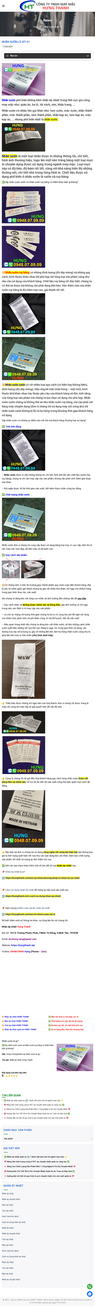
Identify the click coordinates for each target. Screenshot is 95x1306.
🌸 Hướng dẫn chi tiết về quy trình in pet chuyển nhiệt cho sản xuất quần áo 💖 (36, 1118)
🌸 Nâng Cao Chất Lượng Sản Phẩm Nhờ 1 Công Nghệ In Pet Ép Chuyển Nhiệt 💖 (37, 1109)
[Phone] (90, 1286)
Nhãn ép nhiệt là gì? (15, 871)
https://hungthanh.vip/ (23, 945)
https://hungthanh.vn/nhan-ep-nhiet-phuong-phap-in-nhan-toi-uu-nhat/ (42, 878)
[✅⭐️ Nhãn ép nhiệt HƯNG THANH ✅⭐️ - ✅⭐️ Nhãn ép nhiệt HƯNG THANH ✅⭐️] (47, 5)
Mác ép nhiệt (7, 1205)
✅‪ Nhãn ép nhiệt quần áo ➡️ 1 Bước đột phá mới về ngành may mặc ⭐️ (33, 1100)
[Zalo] (90, 1294)
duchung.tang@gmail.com (22, 939)
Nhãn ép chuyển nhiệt (11, 1199)
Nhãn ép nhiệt (8, 1193)
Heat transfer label (10, 1216)
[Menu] (3, 6)
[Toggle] (92, 1138)
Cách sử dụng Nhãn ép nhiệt (19, 890)
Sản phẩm (8, 1139)
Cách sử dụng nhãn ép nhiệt (14, 1222)
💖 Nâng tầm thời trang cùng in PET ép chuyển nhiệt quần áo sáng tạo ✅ (34, 1105)
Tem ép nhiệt (7, 1211)
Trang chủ (37, 27)
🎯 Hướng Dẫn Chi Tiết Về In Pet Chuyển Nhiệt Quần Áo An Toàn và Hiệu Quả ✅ (37, 1113)
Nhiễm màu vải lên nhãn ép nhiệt (33, 908)
